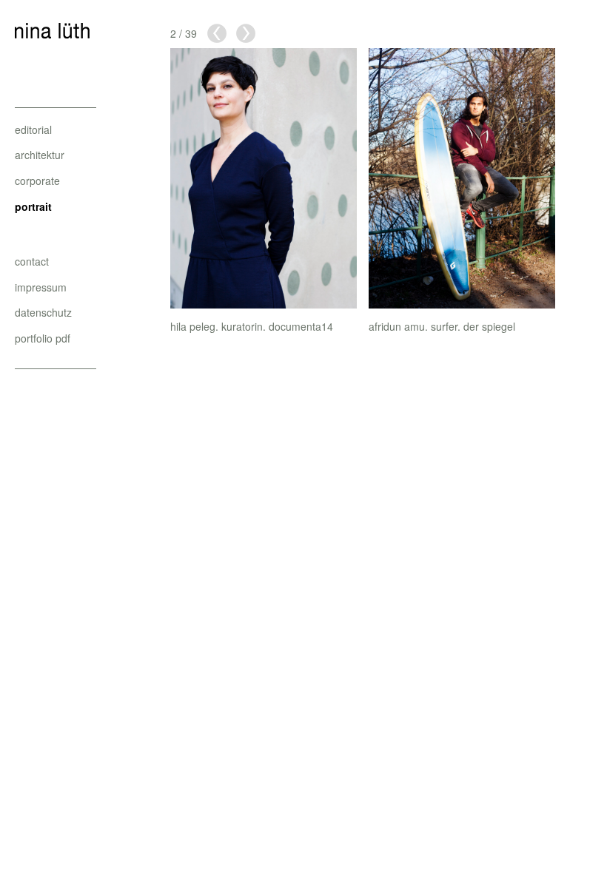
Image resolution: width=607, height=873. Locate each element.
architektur (39, 154)
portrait (33, 206)
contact (32, 261)
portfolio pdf (42, 338)
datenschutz (43, 312)
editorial (33, 129)
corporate (37, 180)
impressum (41, 287)
